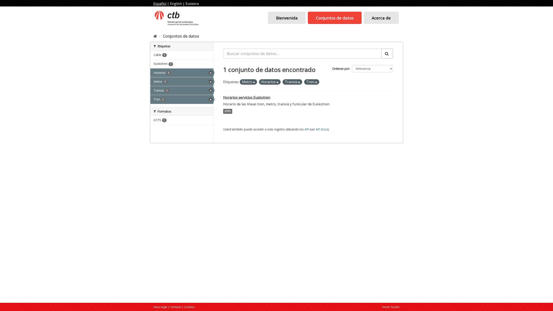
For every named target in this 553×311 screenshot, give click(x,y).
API (307, 129)
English (176, 3)
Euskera (192, 3)
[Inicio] (155, 36)
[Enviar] (387, 54)
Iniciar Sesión (391, 307)
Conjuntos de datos (335, 18)
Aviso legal (160, 307)
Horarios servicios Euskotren (246, 97)
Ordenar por (340, 69)
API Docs (322, 129)
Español (159, 3)
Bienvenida (287, 18)
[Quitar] (254, 82)
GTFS (228, 111)
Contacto (175, 307)
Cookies (189, 307)
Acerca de (381, 18)
